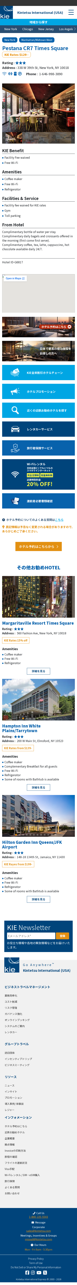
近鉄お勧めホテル (15, 1132)
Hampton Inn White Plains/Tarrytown (21, 728)
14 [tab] (57, 615)
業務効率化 (11, 995)
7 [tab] (32, 615)
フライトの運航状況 (16, 1163)
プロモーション (13, 1097)
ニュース (10, 1085)
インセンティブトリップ (18, 1059)
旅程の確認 (11, 1156)
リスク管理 (11, 1007)
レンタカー (11, 1032)
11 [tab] (46, 615)
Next (72, 107)
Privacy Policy (36, 1258)
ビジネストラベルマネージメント (27, 987)
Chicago (27, 29)
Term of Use (36, 1263)
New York (10, 29)
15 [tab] (61, 615)
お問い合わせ (12, 1193)
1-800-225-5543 (38, 1217)
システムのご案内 (15, 1026)
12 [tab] (50, 615)
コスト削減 (11, 1001)
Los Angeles (67, 29)
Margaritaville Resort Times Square (38, 623)
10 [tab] (43, 615)
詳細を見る (38, 671)
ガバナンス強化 (13, 1014)
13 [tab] (54, 615)
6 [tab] (28, 615)
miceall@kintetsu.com (38, 1239)
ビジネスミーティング (17, 1065)
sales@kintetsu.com (38, 1231)
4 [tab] (21, 615)
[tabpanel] (38, 597)
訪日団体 (10, 1053)
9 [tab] (39, 615)
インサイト (11, 1091)
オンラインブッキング (17, 1020)
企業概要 (10, 1138)
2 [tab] (14, 615)
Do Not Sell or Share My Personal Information (36, 1267)
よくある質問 (12, 1187)
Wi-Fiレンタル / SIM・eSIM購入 (22, 1175)
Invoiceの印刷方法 (15, 1150)
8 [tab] (36, 615)
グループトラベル (17, 1044)
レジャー (10, 1110)
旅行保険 (10, 1181)
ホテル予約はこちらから (36, 546)
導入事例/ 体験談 (14, 1104)
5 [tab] (25, 615)
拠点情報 (10, 1144)
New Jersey (46, 29)
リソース (11, 1076)
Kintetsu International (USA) (40, 12)
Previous (3, 107)
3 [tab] (18, 615)
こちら (59, 519)
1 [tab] (11, 615)
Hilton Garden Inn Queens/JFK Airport (32, 844)
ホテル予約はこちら (16, 1126)
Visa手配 (10, 1169)
